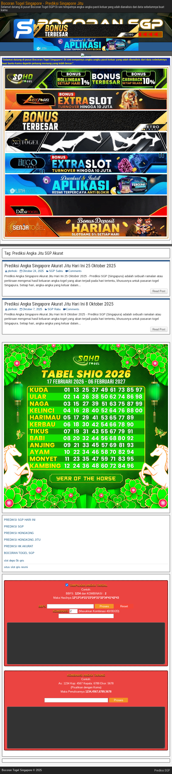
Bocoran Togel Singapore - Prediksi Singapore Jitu (42, 3)
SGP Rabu (54, 305)
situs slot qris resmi (16, 563)
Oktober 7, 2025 (32, 305)
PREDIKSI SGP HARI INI (19, 516)
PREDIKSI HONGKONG (19, 529)
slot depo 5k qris (14, 556)
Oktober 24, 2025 (33, 267)
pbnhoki (12, 267)
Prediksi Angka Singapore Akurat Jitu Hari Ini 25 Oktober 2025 (60, 262)
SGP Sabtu (56, 267)
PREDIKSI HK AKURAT (18, 542)
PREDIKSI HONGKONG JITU (22, 536)
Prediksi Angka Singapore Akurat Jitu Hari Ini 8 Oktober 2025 (58, 300)
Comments (75, 267)
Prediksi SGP (162, 767)
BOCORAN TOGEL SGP (19, 549)
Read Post (158, 287)
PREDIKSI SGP (14, 522)
